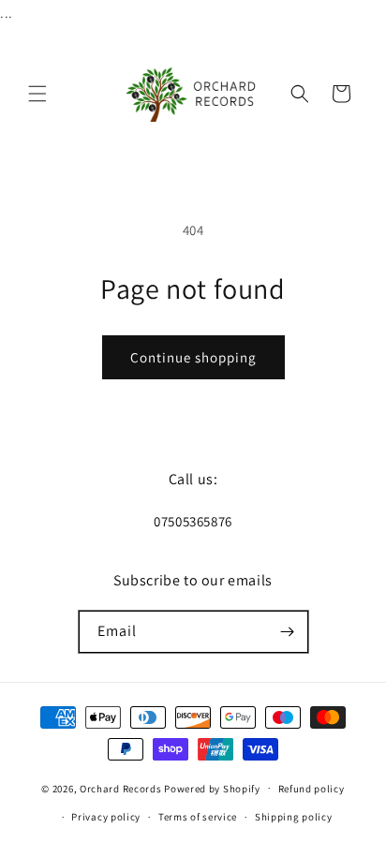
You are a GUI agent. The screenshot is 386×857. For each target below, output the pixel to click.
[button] (37, 93)
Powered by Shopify (212, 787)
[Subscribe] (287, 632)
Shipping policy (294, 816)
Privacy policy (106, 816)
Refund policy (311, 788)
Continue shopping (193, 357)
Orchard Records (121, 787)
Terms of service (197, 816)
